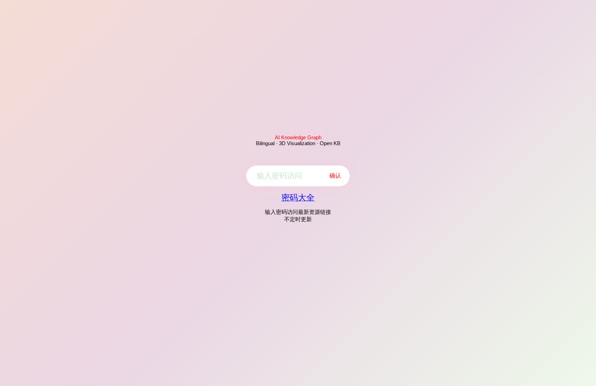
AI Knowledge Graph (298, 137)
